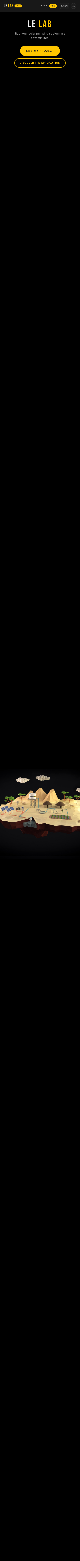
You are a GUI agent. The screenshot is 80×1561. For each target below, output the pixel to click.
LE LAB (43, 5)
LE (12, 5)
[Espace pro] (73, 6)
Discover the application (40, 62)
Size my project (40, 51)
